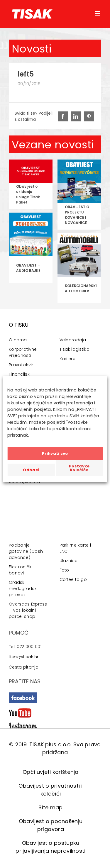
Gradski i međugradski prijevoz (23, 588)
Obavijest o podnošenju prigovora (51, 825)
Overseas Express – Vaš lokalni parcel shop (28, 610)
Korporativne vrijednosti (23, 352)
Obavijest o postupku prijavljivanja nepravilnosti (50, 846)
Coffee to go (73, 579)
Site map (50, 807)
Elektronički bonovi (21, 570)
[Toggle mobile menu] (98, 13)
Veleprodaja (73, 340)
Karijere (67, 359)
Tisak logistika (75, 349)
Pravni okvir (21, 365)
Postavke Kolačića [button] (79, 468)
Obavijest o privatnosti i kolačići (50, 789)
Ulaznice (68, 561)
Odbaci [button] (31, 470)
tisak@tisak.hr (23, 657)
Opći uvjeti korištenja (51, 772)
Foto (64, 570)
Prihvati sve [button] (55, 453)
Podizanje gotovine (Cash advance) (26, 551)
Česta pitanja (23, 667)
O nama (18, 340)
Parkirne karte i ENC (75, 548)
